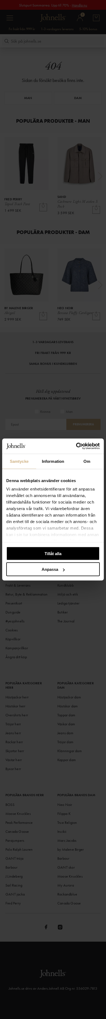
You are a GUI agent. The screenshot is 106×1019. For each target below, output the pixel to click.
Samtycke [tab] (19, 461)
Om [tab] (86, 461)
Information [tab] (53, 461)
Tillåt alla (53, 553)
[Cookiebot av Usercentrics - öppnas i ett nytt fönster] (76, 446)
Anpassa (50, 569)
